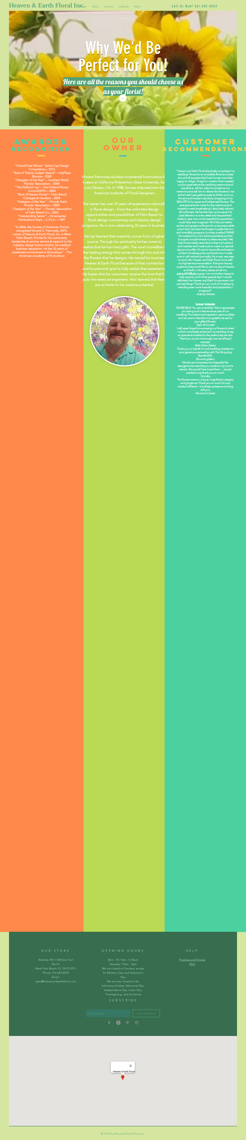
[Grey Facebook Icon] (109, 1022)
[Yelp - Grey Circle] (118, 1022)
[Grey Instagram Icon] (137, 1022)
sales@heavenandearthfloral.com (55, 981)
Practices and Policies (192, 959)
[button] (123, 6)
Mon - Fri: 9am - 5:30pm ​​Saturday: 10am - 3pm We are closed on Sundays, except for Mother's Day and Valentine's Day (123, 968)
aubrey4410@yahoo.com (191, 273)
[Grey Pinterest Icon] (127, 1022)
